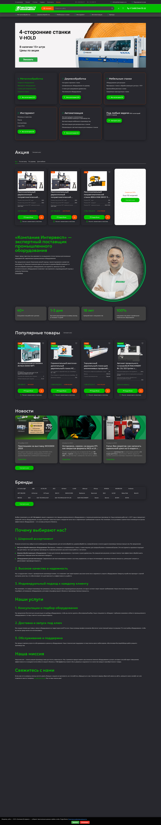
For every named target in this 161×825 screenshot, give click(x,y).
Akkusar (84, 488)
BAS (104, 493)
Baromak (94, 493)
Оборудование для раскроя (115, 82)
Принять (75, 822)
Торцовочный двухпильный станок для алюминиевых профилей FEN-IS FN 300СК (96, 366)
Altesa (96, 488)
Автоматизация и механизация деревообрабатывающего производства (76, 117)
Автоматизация (97, 14)
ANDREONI (118, 488)
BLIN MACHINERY (83, 498)
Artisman (34, 493)
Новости (24, 411)
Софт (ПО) (21, 126)
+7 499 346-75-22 (39, 678)
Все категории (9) (117, 97)
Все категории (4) (72, 133)
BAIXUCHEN (69, 493)
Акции (58, 2)
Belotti (136, 493)
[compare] (118, 8)
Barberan (82, 493)
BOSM (117, 498)
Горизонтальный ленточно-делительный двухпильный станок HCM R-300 (64, 366)
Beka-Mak (125, 493)
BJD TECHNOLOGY (43, 498)
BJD (29, 498)
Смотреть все (115, 120)
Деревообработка (43, 14)
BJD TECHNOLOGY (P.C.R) (63, 498)
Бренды (112, 14)
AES (54, 488)
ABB (33, 488)
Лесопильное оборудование (71, 91)
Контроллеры (22, 123)
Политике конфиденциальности (77, 819)
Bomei (107, 498)
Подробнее (29, 217)
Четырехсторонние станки (71, 82)
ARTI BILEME (21, 493)
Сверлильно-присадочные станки (117, 91)
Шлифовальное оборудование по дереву (76, 85)
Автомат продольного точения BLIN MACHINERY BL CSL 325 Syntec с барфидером (129, 366)
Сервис (42, 2)
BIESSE (20, 498)
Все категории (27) (28, 97)
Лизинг (27, 2)
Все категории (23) (72, 97)
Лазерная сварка (23, 91)
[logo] (25, 8)
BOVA (127, 498)
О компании (19, 2)
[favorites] (123, 8)
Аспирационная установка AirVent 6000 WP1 (30, 364)
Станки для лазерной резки (27, 88)
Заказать (28, 59)
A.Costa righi (22, 488)
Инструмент (81, 14)
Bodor (97, 498)
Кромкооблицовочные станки (116, 88)
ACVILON (44, 488)
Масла (20, 120)
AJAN (74, 488)
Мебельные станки (63, 14)
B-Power (46, 493)
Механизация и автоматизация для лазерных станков (80, 127)
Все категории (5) (28, 131)
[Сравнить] (41, 217)
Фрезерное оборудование (26, 85)
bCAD (113, 493)
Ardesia (130, 488)
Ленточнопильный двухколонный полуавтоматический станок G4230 (28, 194)
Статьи (35, 2)
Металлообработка (23, 14)
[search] (112, 8)
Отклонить (84, 822)
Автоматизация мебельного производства (76, 121)
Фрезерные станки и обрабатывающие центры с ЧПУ (124, 85)
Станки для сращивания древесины (74, 88)
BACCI (57, 493)
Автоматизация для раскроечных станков (76, 124)
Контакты (50, 2)
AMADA (106, 488)
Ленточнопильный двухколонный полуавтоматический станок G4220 (61, 194)
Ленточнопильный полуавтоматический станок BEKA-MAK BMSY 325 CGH (97, 194)
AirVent (64, 488)
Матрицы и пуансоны (25, 117)
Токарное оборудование (26, 82)
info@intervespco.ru (119, 2)
